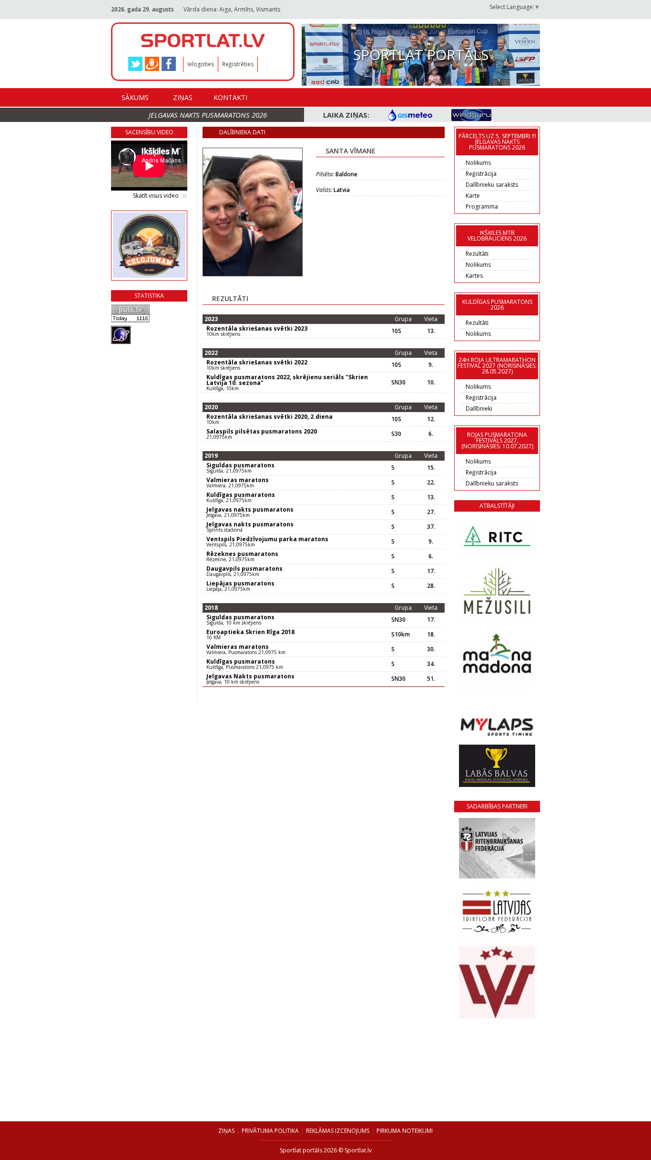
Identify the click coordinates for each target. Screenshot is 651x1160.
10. (431, 382)
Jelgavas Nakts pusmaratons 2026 (208, 115)
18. (431, 634)
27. (431, 512)
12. (431, 419)
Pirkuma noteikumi (404, 1131)
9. (430, 365)
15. (431, 468)
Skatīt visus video (156, 196)
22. (431, 482)
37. (431, 527)
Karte (473, 196)
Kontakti (230, 97)
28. (431, 586)
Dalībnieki (479, 408)
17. (431, 571)
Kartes (474, 276)
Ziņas (183, 97)
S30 (396, 434)
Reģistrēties (238, 64)
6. (430, 434)
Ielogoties (200, 64)
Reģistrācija (481, 174)
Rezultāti (477, 254)
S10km (400, 634)
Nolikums (478, 163)
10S (396, 331)
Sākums (135, 97)
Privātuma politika (270, 1131)
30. (431, 649)
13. (431, 331)
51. (431, 679)
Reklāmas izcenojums (337, 1131)
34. (431, 664)
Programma (482, 206)
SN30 (398, 382)
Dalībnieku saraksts (492, 185)
